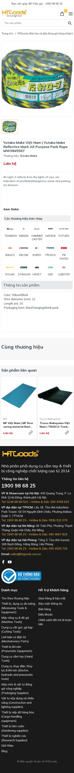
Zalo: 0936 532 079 (54, 520)
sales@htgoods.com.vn (26, 554)
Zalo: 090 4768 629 (56, 502)
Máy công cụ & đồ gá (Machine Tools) (15, 620)
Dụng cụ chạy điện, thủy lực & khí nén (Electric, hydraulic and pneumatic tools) (17, 672)
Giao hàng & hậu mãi (51, 598)
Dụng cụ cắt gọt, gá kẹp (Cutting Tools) (17, 630)
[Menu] (71, 13)
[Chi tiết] (31, 432)
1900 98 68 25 (54, 3)
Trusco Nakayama (50, 418)
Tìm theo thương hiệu (15, 598)
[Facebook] (3, 561)
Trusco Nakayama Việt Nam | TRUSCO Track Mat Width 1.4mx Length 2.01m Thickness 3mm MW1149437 (55, 424)
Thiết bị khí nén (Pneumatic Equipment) (16, 649)
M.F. (5, 418)
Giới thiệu (7, 745)
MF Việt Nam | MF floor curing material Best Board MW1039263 (18, 424)
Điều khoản (45, 614)
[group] (37, 78)
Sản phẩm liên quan (19, 370)
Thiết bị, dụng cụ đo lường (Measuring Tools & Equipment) (18, 608)
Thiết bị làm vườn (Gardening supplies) (14, 728)
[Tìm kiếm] (70, 23)
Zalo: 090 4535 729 (54, 548)
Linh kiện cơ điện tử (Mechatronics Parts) (15, 639)
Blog (4, 751)
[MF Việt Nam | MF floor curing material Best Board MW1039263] (18, 395)
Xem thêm (11, 209)
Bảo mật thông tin (50, 603)
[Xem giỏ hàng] (62, 13)
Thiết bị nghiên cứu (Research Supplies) (14, 738)
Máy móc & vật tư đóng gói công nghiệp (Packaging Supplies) (16, 689)
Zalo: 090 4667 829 (54, 534)
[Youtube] (10, 561)
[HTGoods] (14, 13)
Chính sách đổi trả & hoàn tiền (54, 622)
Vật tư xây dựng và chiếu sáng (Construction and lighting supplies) (17, 702)
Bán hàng (44, 609)
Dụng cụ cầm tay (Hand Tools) (17, 659)
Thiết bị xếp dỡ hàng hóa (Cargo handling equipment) (17, 716)
